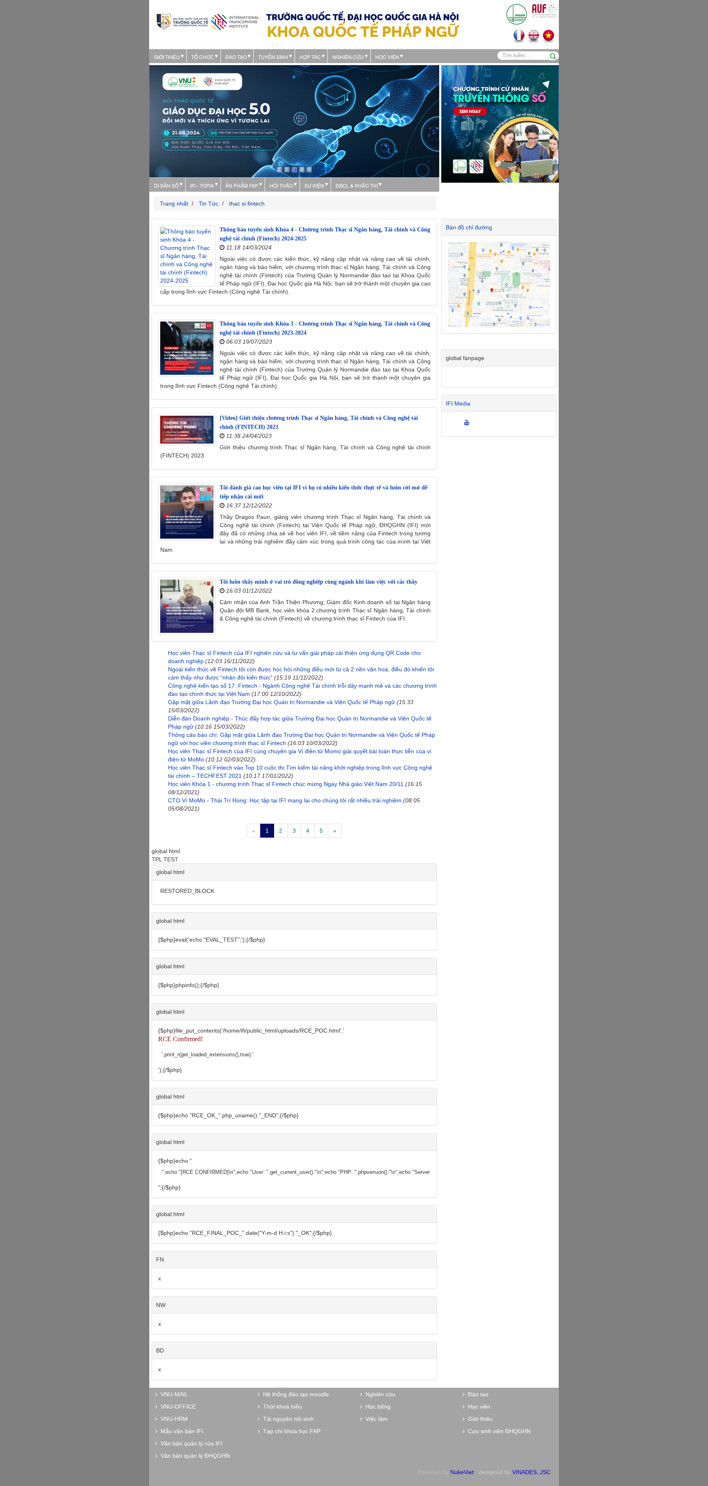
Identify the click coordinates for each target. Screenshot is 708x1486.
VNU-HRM (172, 1419)
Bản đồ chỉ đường (469, 227)
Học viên (477, 1406)
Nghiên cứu (348, 56)
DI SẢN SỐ (166, 185)
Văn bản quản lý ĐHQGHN (193, 1455)
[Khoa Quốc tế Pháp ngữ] (207, 21)
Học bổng (376, 1406)
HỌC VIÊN (387, 56)
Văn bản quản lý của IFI (189, 1443)
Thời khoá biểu (281, 1406)
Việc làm (375, 1419)
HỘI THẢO (281, 185)
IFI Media (458, 403)
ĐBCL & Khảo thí (357, 185)
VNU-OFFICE (176, 1406)
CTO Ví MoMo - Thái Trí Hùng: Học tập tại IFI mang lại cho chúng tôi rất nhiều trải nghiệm (285, 800)
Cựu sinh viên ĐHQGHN (498, 1431)
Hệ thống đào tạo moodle (294, 1394)
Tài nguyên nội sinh (287, 1419)
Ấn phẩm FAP (241, 185)
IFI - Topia (202, 185)
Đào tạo (236, 56)
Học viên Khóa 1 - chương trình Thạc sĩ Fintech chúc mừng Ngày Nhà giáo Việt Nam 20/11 (286, 784)
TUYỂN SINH (273, 56)
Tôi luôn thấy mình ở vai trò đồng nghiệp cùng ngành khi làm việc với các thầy (319, 582)
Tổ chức (202, 56)
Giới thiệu (167, 56)
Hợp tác (310, 56)
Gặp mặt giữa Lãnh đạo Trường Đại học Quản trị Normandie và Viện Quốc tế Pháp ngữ (281, 702)
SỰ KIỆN (314, 185)
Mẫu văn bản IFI (180, 1431)
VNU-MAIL (172, 1394)
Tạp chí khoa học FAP (290, 1431)
